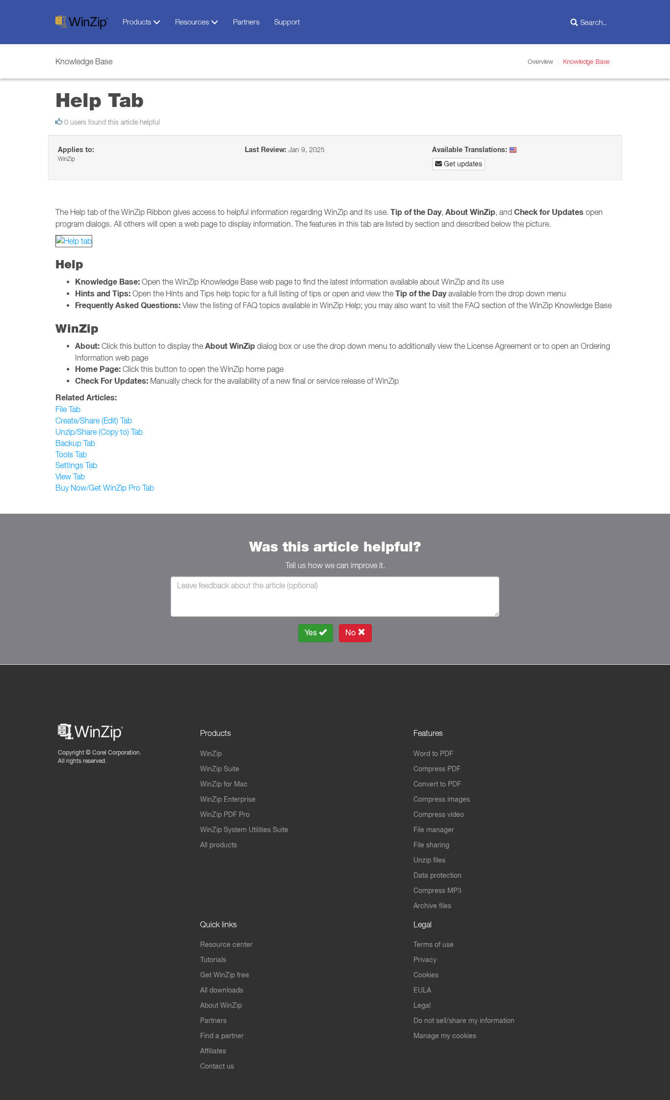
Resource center (226, 944)
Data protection (437, 875)
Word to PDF (433, 753)
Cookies (425, 974)
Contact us (217, 1066)
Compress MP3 (437, 890)
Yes (312, 633)
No (351, 633)
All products (218, 844)
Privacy (425, 959)
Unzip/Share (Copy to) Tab (99, 431)
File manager (433, 829)
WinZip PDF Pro (225, 814)
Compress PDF (437, 768)
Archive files (432, 905)
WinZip (211, 753)
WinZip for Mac (224, 784)
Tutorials (213, 959)
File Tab (67, 409)
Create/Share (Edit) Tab (93, 420)
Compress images (441, 799)
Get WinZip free (224, 974)
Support (287, 21)
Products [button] (138, 21)
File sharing (431, 844)
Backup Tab (75, 443)
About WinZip (221, 1005)
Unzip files (429, 860)
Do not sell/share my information (464, 1020)
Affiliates (213, 1051)
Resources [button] (193, 21)
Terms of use (433, 944)
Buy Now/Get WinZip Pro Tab (104, 487)
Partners (246, 21)
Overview (540, 61)
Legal (422, 1005)
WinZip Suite (219, 768)
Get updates (462, 163)
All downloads (221, 990)
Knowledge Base (586, 61)
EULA (422, 990)
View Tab (70, 476)
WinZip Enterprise (228, 799)
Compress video (438, 814)
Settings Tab (76, 465)
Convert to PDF (437, 784)
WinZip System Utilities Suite (244, 829)
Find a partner (222, 1035)
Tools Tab (71, 454)
